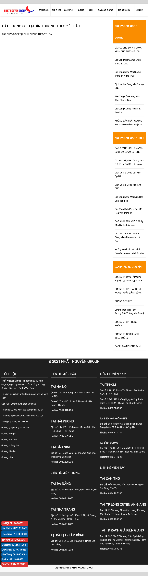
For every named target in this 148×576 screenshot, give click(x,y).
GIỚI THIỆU (56, 10)
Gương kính (7, 457)
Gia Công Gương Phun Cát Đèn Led (127, 110)
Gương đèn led (8, 451)
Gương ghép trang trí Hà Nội (15, 427)
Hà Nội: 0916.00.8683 (13, 523)
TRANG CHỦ (44, 10)
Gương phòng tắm (10, 445)
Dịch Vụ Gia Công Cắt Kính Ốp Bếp (128, 174)
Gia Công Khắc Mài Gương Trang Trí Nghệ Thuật (128, 74)
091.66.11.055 (66, 498)
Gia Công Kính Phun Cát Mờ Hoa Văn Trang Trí (128, 211)
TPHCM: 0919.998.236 (13, 539)
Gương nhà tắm (9, 439)
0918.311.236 (115, 432)
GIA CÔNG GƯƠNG (105, 10)
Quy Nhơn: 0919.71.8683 (14, 549)
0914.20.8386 (115, 493)
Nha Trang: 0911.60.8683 (14, 554)
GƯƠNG (80, 10)
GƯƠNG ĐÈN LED (123, 301)
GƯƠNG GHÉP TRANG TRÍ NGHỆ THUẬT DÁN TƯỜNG (128, 291)
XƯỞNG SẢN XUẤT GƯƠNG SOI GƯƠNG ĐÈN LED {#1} (128, 122)
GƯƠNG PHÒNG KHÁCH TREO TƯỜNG (127, 336)
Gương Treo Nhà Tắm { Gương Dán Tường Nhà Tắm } (129, 311)
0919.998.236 (115, 519)
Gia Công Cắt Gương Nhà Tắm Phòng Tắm (127, 98)
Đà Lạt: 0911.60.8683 (12, 559)
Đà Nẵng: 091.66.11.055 (14, 544)
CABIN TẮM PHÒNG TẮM (127, 346)
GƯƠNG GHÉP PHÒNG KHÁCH (126, 324)
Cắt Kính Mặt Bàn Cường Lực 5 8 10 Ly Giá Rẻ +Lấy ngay (129, 162)
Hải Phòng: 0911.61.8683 (14, 528)
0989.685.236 (115, 408)
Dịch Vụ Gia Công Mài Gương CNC (129, 86)
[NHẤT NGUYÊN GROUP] (18, 10)
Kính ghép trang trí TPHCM (14, 421)
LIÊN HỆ (139, 10)
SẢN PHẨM (68, 10)
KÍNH (91, 10)
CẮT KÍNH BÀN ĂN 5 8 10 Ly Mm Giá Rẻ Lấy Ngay (129, 223)
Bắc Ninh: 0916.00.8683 (15, 534)
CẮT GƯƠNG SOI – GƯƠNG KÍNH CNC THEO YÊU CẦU (128, 49)
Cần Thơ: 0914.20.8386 (13, 564)
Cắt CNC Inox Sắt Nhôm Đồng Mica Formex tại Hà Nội (127, 237)
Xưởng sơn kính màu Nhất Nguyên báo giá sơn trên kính (129, 251)
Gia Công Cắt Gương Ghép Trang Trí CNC (128, 61)
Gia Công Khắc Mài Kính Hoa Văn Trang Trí (129, 199)
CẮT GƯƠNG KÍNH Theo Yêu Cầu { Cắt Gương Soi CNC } (129, 150)
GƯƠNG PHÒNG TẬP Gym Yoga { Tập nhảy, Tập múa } (128, 279)
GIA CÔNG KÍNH (124, 10)
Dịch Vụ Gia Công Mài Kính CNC (128, 186)
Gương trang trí (8, 433)
